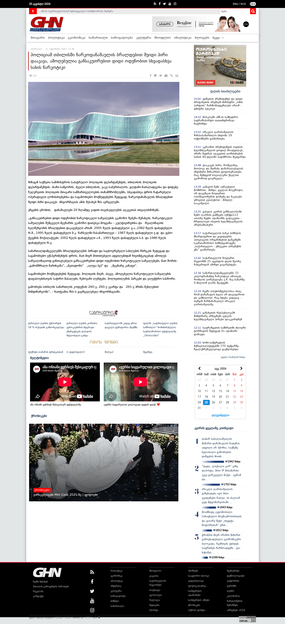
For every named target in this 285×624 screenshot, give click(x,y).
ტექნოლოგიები (235, 575)
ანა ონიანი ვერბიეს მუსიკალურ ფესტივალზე (55, 404)
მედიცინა (154, 605)
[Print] (176, 75)
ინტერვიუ (116, 585)
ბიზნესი (115, 601)
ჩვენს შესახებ (40, 581)
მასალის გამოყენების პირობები (51, 586)
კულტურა (143, 38)
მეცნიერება (233, 570)
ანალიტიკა (183, 38)
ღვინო (230, 590)
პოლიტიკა (56, 38)
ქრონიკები (39, 416)
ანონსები (193, 570)
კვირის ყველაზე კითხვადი (213, 428)
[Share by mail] (165, 75)
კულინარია (233, 595)
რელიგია (154, 600)
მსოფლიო (162, 38)
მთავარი (38, 38)
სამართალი (98, 38)
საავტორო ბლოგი (198, 575)
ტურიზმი (231, 585)
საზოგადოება (122, 38)
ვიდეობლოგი (196, 580)
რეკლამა (38, 591)
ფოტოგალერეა (197, 585)
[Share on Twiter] (160, 75)
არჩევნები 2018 (236, 610)
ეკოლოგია (155, 595)
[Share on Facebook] (150, 75)
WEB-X (88, 617)
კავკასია (154, 575)
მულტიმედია (39, 358)
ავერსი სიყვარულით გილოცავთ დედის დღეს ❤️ (132, 404)
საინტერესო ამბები (198, 600)
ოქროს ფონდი (196, 610)
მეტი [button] (216, 38)
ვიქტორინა (233, 580)
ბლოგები (202, 38)
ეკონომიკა (77, 38)
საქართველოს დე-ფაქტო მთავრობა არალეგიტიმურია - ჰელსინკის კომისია (84, 11)
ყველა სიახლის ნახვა (233, 357)
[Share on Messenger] (155, 75)
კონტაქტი (38, 596)
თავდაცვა (154, 589)
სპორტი (153, 610)
